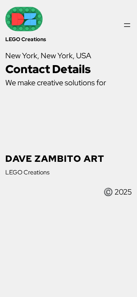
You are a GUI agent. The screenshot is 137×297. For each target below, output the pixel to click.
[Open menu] (127, 25)
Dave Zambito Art (54, 158)
